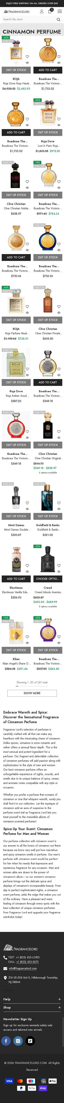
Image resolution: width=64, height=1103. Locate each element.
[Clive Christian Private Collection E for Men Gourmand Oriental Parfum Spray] (47, 300)
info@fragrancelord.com (23, 968)
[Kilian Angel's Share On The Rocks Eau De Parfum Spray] (16, 630)
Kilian (16, 659)
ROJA (16, 79)
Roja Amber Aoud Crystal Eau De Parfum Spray (16, 396)
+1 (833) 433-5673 (27, 962)
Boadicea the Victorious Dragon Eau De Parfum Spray (16, 146)
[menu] (60, 11)
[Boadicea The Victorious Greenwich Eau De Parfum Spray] (47, 175)
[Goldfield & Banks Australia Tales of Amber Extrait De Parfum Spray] (47, 496)
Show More (32, 693)
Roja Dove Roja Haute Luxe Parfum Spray (16, 83)
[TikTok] (30, 1041)
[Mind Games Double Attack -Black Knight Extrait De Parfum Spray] (16, 496)
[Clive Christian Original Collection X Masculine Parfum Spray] (47, 425)
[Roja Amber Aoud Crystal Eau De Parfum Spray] (16, 362)
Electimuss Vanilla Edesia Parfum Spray (16, 592)
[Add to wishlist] (27, 56)
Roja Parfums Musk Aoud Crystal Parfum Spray (16, 333)
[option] (32, 3)
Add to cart (48, 70)
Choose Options (48, 579)
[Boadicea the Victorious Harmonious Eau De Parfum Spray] (16, 425)
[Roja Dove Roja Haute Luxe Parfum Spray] (16, 50)
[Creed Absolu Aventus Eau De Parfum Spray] (47, 559)
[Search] (58, 19)
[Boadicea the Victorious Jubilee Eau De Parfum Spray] (16, 238)
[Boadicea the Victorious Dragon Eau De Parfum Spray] (16, 113)
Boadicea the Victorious (48, 81)
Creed (48, 588)
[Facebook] (6, 1041)
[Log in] (42, 11)
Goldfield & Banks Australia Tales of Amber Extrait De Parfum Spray (47, 530)
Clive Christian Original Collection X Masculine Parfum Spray (48, 458)
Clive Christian (16, 204)
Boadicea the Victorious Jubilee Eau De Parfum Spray (16, 271)
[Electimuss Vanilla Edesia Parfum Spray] (16, 559)
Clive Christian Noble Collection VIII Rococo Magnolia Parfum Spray (16, 208)
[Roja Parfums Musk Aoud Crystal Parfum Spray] (16, 300)
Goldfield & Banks (48, 525)
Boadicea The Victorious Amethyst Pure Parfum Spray (48, 664)
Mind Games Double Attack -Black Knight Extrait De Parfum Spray (16, 530)
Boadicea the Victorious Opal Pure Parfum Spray (48, 83)
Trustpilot (8, 990)
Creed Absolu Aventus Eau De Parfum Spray (48, 592)
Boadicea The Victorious (48, 206)
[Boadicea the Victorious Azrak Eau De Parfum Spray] (47, 238)
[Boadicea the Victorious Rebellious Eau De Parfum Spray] (47, 362)
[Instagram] (18, 1041)
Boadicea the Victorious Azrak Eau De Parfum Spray (48, 271)
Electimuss (16, 588)
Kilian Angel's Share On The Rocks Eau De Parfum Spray (16, 664)
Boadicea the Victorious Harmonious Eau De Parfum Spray (16, 458)
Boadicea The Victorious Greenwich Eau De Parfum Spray (48, 208)
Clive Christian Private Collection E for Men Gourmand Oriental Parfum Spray (47, 333)
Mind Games (16, 525)
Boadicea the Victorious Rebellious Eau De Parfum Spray (48, 396)
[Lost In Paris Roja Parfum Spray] (47, 113)
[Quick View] (27, 62)
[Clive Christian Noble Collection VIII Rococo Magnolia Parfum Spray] (16, 175)
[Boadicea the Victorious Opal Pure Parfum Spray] (47, 50)
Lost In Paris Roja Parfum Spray (48, 146)
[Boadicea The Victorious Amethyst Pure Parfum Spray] (47, 630)
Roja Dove (47, 141)
